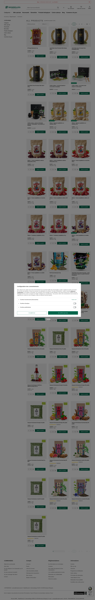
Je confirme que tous (63, 312)
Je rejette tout (32, 312)
